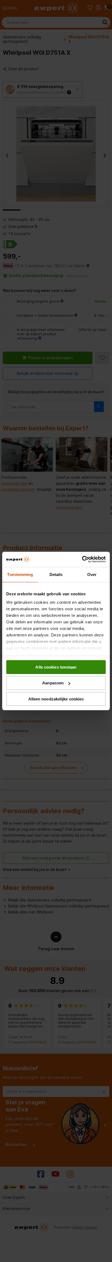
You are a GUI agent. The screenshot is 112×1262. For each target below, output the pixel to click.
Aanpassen (53, 683)
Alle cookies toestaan (55, 666)
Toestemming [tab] (20, 574)
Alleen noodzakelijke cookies (56, 699)
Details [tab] (56, 574)
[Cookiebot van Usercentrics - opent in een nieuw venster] (82, 559)
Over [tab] (92, 574)
